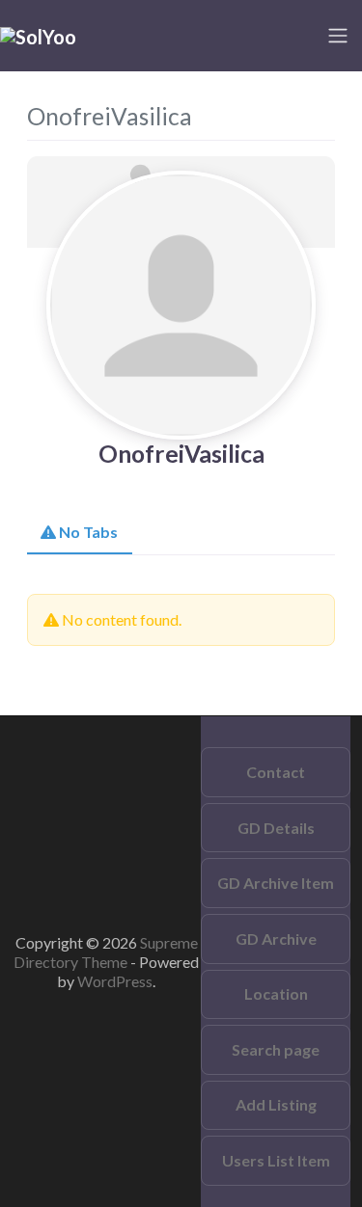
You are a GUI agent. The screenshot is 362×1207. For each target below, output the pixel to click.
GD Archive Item (275, 882)
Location (276, 993)
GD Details (276, 827)
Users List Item (276, 1160)
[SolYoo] (38, 34)
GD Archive (276, 938)
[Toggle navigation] (338, 35)
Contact (275, 772)
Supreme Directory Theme (106, 952)
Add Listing (276, 1104)
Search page (276, 1049)
